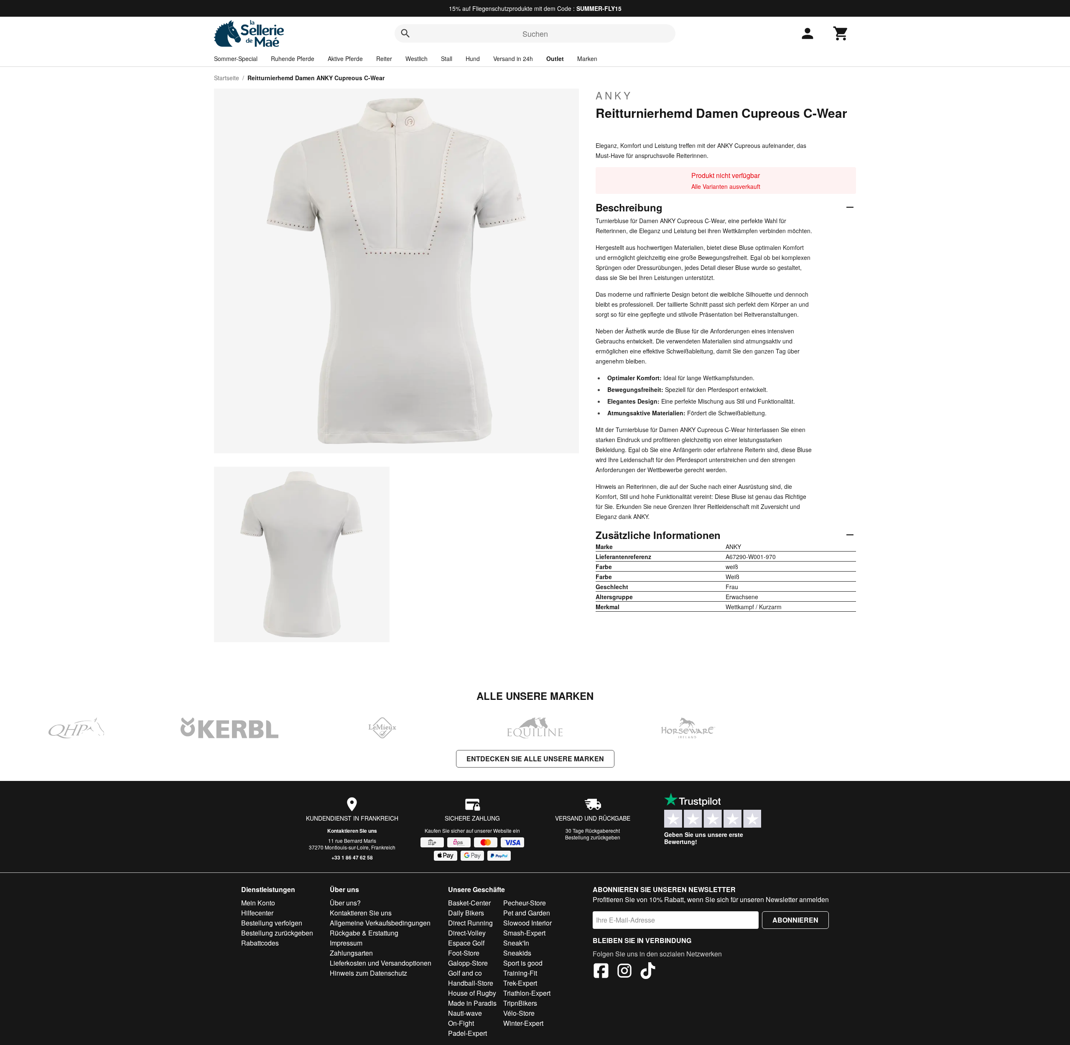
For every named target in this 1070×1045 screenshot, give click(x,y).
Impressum (346, 943)
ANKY (614, 95)
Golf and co (465, 973)
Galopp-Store (468, 963)
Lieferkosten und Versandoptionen (380, 963)
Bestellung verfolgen (271, 923)
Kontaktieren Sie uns (352, 830)
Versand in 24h (513, 58)
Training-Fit (520, 973)
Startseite (226, 78)
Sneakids (517, 953)
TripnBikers (520, 1003)
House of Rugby (472, 993)
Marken (587, 58)
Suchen (535, 33)
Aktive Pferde (345, 58)
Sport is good (523, 963)
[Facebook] (601, 971)
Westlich (416, 58)
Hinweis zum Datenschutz (368, 973)
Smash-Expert (524, 933)
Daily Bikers (466, 913)
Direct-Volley (467, 933)
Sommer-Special (235, 58)
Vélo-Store (519, 1013)
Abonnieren (795, 920)
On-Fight (461, 1023)
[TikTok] (647, 971)
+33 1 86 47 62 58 (352, 857)
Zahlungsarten (351, 953)
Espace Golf (466, 943)
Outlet (555, 58)
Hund (473, 58)
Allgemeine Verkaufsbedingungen (380, 923)
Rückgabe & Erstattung (364, 933)
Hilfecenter (257, 913)
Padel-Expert (467, 1033)
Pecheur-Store (524, 903)
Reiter (384, 58)
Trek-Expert (520, 983)
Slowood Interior (527, 923)
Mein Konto (258, 903)
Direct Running (470, 923)
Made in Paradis (472, 1003)
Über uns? (345, 903)
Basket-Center (469, 903)
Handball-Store (470, 983)
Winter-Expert (523, 1023)
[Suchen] (405, 33)
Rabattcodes (260, 943)
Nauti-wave (465, 1013)
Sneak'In (516, 943)
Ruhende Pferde (292, 58)
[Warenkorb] (841, 33)
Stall (446, 58)
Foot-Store (463, 953)
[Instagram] (624, 971)
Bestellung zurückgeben (592, 837)
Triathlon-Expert (526, 993)
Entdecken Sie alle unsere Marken (535, 758)
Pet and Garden (526, 913)
